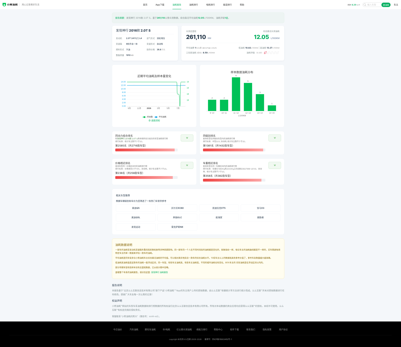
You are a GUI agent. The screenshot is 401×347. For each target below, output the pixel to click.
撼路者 (260, 217)
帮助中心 (218, 329)
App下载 (160, 5)
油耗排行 (193, 5)
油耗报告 (176, 5)
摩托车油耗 (150, 329)
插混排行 (227, 5)
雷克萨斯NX (177, 227)
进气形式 (151, 38)
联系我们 (250, 329)
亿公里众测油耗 (184, 329)
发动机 (119, 38)
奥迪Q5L (135, 217)
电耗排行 (210, 5)
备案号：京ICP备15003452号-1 (218, 339)
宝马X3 (260, 208)
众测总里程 (191, 31)
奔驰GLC (177, 217)
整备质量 (120, 55)
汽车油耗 (134, 329)
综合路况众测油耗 (271, 31)
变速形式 (151, 44)
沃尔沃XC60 (177, 208)
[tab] (154, 143)
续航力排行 (201, 329)
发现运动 (135, 227)
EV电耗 (166, 329)
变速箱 (119, 44)
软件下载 (234, 329)
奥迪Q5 (136, 208)
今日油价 (117, 329)
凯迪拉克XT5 (219, 208)
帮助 (242, 5)
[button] (187, 137)
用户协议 (283, 329)
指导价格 (151, 49)
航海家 (219, 217)
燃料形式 (120, 49)
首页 (145, 5)
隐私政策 (267, 329)
